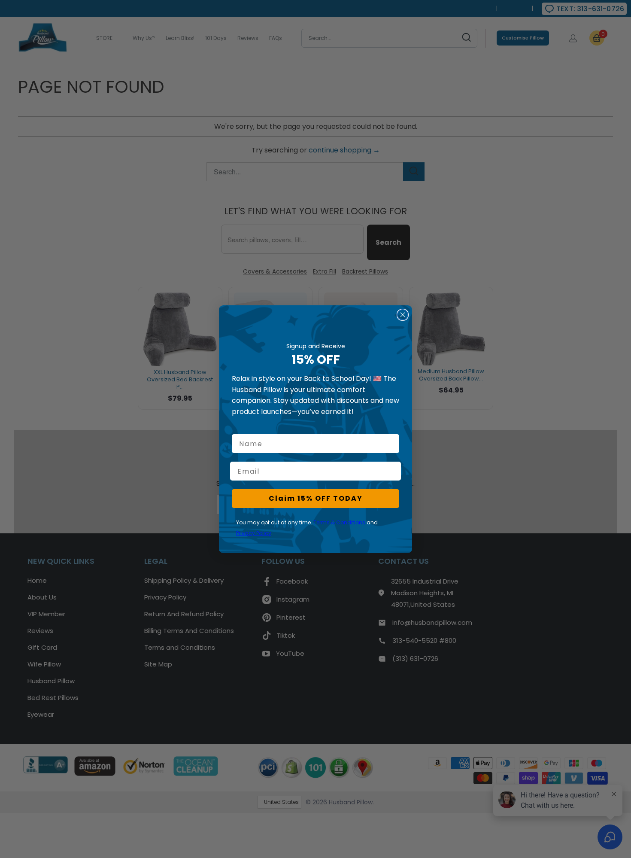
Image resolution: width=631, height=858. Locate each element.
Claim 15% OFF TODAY (316, 498)
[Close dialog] (402, 315)
